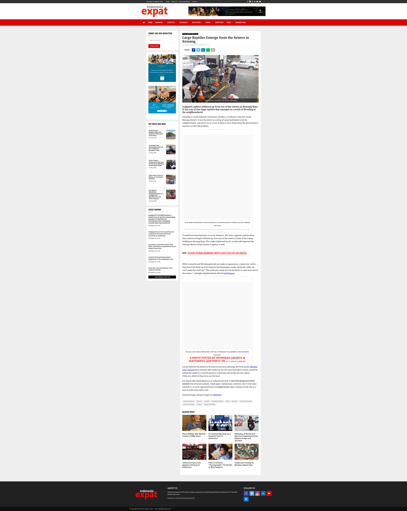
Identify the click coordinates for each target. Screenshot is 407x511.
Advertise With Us (184, 1)
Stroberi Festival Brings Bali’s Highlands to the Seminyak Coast (160, 258)
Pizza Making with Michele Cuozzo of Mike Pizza (194, 435)
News (150, 22)
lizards (206, 401)
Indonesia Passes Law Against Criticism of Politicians (191, 465)
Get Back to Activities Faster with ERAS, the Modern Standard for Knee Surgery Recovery (162, 246)
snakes (199, 404)
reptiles (234, 401)
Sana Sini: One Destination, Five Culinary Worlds (160, 269)
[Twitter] (251, 493)
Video (229, 22)
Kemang (199, 401)
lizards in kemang (217, 401)
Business (158, 22)
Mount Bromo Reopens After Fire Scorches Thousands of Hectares (156, 133)
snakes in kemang (209, 404)
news (227, 401)
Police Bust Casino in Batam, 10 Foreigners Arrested (156, 177)
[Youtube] (269, 493)
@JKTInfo (217, 395)
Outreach (183, 22)
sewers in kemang (188, 404)
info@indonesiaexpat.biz (185, 498)
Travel (208, 22)
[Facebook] (246, 493)
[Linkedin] (263, 493)
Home (168, 1)
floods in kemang (188, 401)
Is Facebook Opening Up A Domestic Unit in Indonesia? (219, 436)
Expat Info (219, 22)
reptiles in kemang (246, 401)
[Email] (246, 499)
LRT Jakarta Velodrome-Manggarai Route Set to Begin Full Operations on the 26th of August (156, 195)
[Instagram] (257, 493)
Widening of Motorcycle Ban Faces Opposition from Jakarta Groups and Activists (246, 437)
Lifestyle (171, 22)
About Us (174, 1)
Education (196, 22)
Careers (194, 1)
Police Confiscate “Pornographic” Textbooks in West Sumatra (220, 465)
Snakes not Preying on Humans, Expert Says (244, 464)
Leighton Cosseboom (190, 45)
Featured (185, 34)
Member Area (241, 22)
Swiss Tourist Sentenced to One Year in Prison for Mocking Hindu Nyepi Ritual (156, 163)
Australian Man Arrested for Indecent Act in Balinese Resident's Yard (156, 148)
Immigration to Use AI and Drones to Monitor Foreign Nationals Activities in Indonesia (161, 234)
